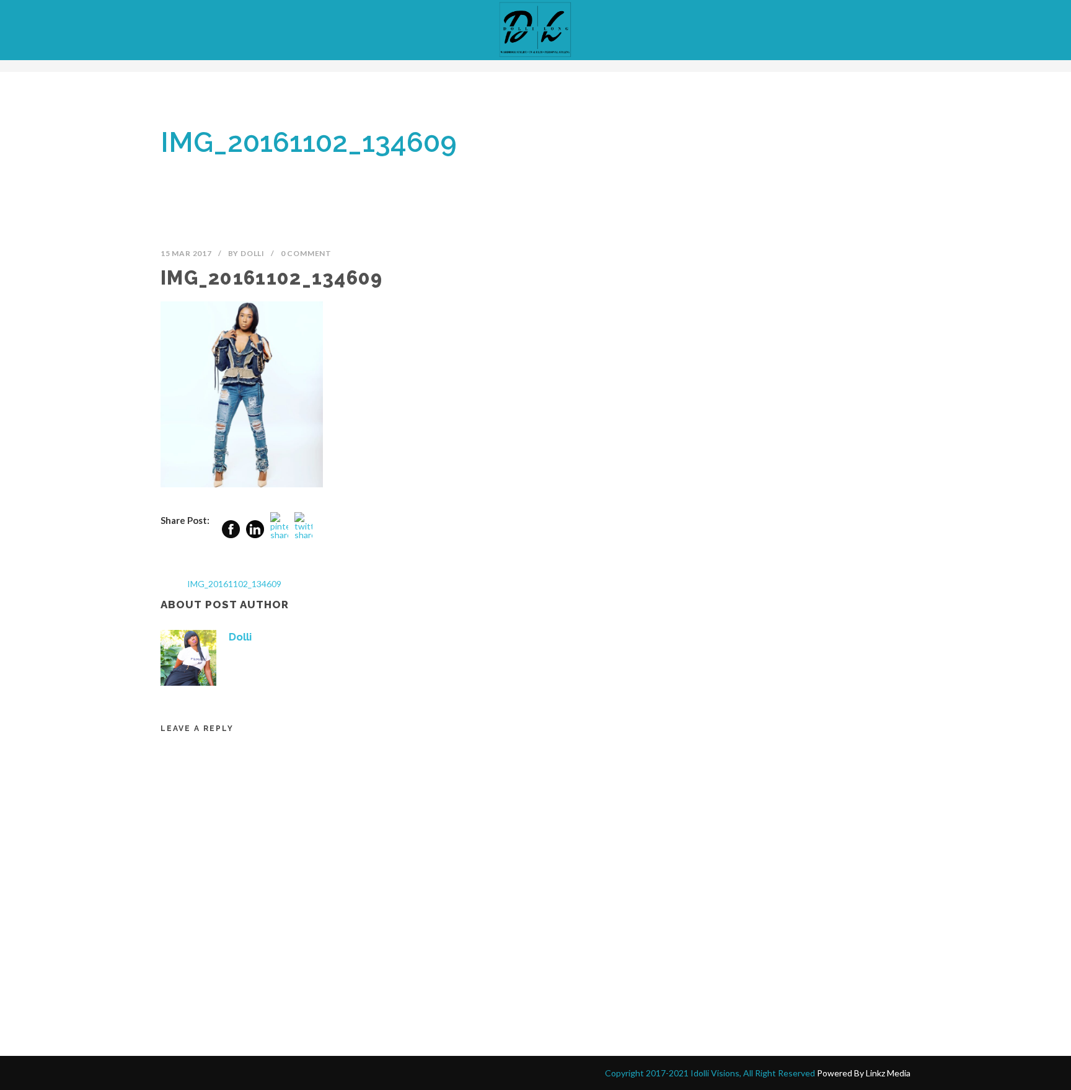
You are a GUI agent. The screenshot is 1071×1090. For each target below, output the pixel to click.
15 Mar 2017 (186, 253)
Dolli (252, 253)
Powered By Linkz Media (863, 1073)
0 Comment (306, 253)
